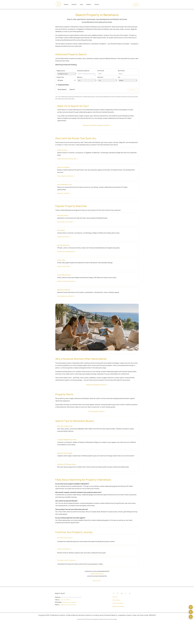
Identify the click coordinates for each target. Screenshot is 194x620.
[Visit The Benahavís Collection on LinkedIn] (126, 593)
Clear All (72, 89)
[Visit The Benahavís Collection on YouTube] (122, 593)
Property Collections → (64, 549)
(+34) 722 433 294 (65, 600)
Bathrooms (100, 77)
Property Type (60, 77)
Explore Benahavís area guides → (67, 159)
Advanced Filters (63, 85)
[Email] (191, 607)
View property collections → (66, 176)
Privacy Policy (116, 600)
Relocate (74, 4)
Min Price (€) (100, 70)
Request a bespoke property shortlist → (97, 125)
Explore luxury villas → (64, 266)
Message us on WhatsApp (69, 602)
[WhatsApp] (191, 612)
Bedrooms (79, 77)
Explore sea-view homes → (65, 222)
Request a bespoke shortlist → (97, 385)
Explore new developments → (66, 251)
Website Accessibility (118, 606)
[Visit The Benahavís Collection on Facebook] (114, 593)
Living (81, 4)
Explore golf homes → (64, 237)
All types (60, 80)
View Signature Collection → (66, 296)
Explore (66, 4)
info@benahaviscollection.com (68, 605)
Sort (119, 77)
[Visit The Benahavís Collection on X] (130, 593)
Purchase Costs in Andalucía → (67, 560)
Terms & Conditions (118, 603)
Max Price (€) (121, 70)
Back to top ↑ (97, 580)
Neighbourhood (61, 70)
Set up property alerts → (97, 411)
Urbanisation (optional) (83, 70)
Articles (97, 4)
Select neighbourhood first (86, 74)
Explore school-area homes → (66, 281)
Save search (132, 89)
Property (88, 4)
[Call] (191, 617)
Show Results (62, 89)
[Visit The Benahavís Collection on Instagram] (118, 593)
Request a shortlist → (64, 193)
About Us (115, 597)
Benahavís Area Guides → (65, 538)
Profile (136, 4)
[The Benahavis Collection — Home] (58, 4)
